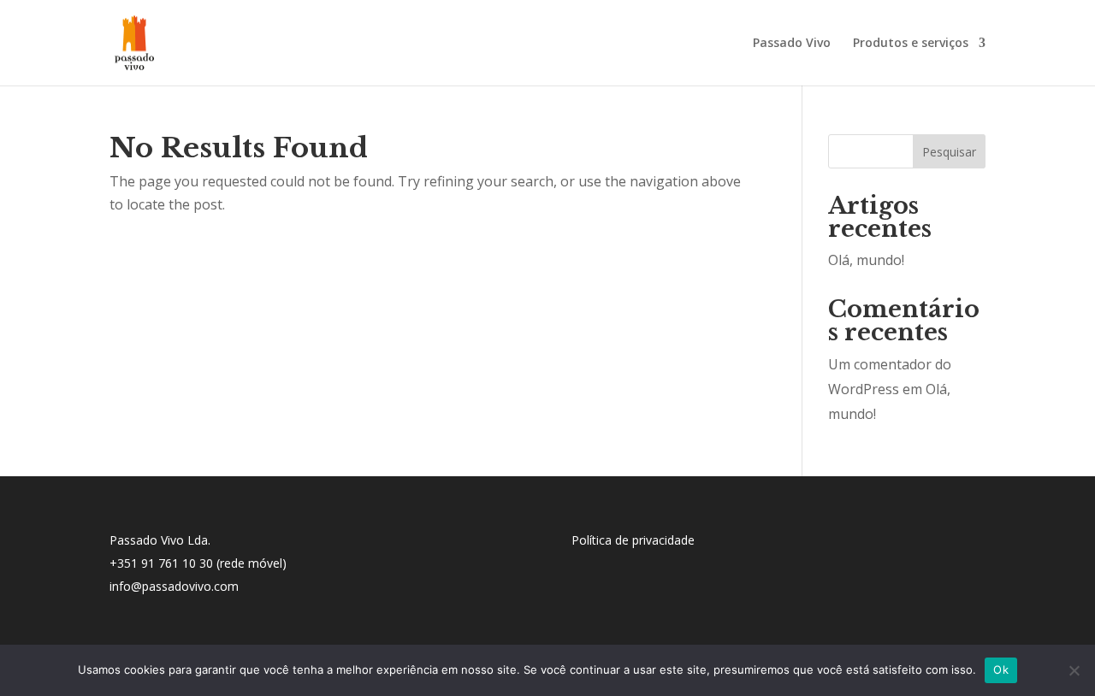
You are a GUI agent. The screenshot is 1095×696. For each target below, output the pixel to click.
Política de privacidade (633, 540)
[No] (1073, 670)
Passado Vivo (792, 43)
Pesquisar (949, 152)
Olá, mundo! (866, 260)
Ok (1001, 669)
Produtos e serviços (910, 43)
